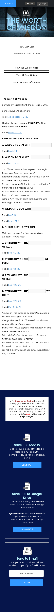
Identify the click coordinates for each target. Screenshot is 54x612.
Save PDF (27, 465)
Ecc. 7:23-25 (14, 284)
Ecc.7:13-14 (13, 163)
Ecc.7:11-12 (13, 150)
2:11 (19, 306)
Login (43, 3)
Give (31, 3)
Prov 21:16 (12, 306)
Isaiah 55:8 (13, 221)
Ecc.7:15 (12, 215)
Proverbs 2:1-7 (15, 132)
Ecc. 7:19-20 (14, 252)
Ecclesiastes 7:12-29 (17, 116)
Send (26, 582)
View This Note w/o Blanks (26, 82)
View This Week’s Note (26, 67)
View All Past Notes (26, 75)
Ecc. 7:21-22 (14, 268)
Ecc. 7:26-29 (14, 300)
